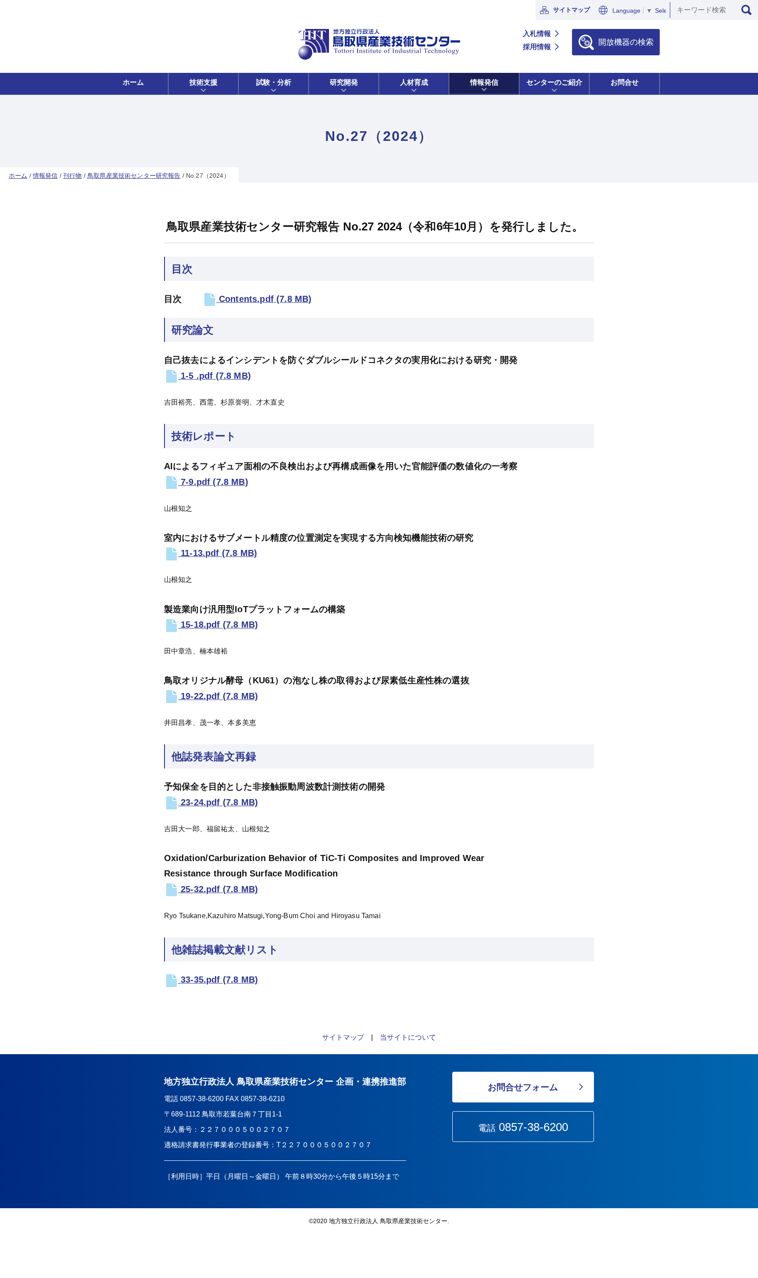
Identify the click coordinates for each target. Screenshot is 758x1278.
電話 (523, 1127)
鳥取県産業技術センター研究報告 (133, 175)
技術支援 (204, 82)
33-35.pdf (218, 979)
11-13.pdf (217, 553)
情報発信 (484, 82)
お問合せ (625, 82)
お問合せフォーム (523, 1087)
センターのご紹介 (554, 82)
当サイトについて (408, 1037)
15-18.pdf (218, 624)
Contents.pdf (264, 299)
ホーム (133, 82)
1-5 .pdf (214, 376)
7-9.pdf (213, 482)
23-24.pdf (218, 802)
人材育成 (414, 82)
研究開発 (344, 82)
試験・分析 (273, 82)
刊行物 (72, 175)
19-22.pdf (218, 696)
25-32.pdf (218, 889)
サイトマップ (571, 9)
